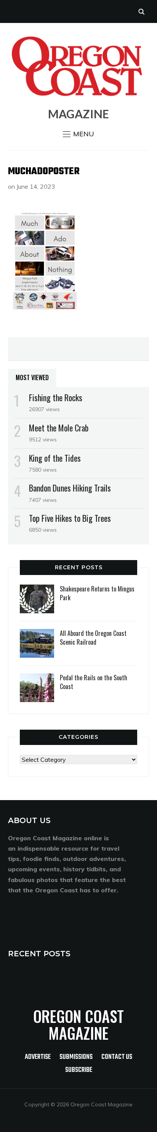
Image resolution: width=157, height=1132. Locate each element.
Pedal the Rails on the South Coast (93, 682)
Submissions (76, 1057)
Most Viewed (32, 377)
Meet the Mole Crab (58, 427)
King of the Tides (55, 458)
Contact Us (116, 1057)
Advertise (38, 1057)
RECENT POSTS (39, 953)
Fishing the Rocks (55, 397)
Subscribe (78, 1070)
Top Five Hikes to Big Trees (70, 518)
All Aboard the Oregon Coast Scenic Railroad (93, 637)
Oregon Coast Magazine (78, 1024)
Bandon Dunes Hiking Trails (70, 488)
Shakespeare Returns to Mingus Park (97, 593)
